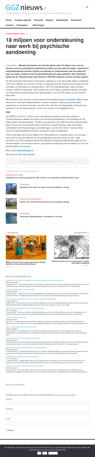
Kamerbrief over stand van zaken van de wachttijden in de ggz (44, 187)
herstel (72, 99)
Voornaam (9, 399)
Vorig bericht (12, 232)
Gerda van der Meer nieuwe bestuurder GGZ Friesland (23, 338)
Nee (44, 453)
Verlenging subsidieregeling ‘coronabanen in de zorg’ (41, 216)
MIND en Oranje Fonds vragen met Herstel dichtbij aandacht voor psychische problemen (25, 263)
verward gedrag (35, 199)
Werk (22, 33)
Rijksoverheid (12, 33)
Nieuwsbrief (62, 20)
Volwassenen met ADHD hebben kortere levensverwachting (24, 366)
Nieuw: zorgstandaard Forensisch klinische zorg (21, 327)
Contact (10, 25)
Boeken (49, 20)
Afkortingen (38, 25)
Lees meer (53, 453)
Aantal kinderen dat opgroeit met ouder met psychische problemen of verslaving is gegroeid (34, 280)
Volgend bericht (81, 232)
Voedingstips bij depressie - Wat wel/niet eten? (20, 290)
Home (9, 20)
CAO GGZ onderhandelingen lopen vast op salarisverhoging (25, 308)
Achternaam (9, 409)
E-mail (8, 419)
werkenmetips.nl (25, 150)
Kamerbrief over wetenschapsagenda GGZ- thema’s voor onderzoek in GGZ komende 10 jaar (42, 177)
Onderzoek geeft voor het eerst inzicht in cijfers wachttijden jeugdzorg (70, 262)
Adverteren (76, 20)
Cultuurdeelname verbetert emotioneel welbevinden (22, 357)
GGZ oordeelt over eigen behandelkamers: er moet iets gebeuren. (26, 347)
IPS (10, 80)
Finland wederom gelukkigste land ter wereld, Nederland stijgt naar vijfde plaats (31, 299)
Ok (39, 453)
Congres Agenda (22, 20)
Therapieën (21, 25)
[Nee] (92, 451)
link (72, 161)
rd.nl (13, 150)
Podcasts (38, 20)
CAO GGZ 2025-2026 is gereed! (16, 317)
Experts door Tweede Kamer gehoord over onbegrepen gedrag (44, 202)
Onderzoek (9, 175)
